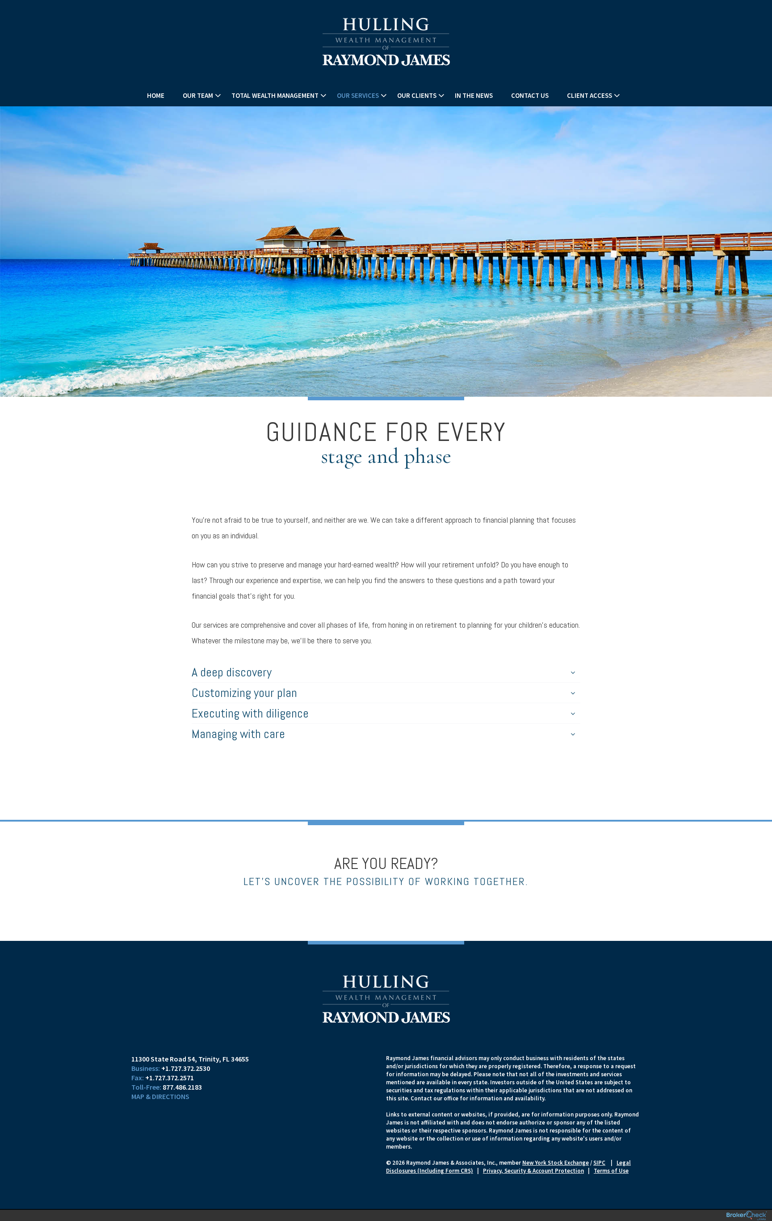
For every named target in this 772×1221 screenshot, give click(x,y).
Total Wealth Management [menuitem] (275, 95)
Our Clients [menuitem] (416, 95)
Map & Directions (160, 1096)
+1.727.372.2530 (185, 1068)
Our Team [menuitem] (198, 95)
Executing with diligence (250, 713)
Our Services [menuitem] (358, 95)
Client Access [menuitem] (589, 95)
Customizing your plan (244, 693)
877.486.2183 (182, 1087)
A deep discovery (232, 672)
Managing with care (238, 734)
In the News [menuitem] (474, 95)
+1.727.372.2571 (169, 1077)
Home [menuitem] (155, 95)
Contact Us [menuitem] (530, 95)
